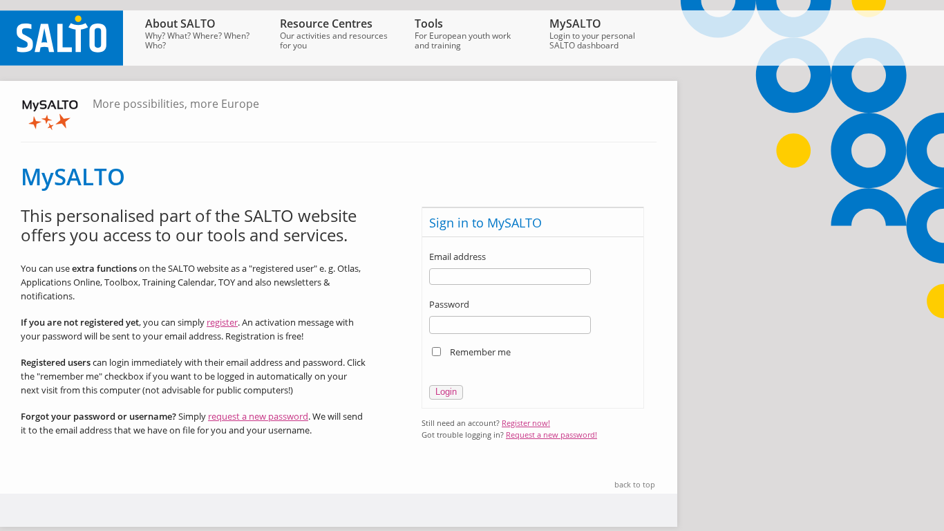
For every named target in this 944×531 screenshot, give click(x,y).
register (222, 322)
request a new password (258, 416)
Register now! (526, 423)
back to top (634, 484)
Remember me (480, 352)
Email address (457, 256)
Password (449, 304)
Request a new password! (551, 434)
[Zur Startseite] (61, 62)
